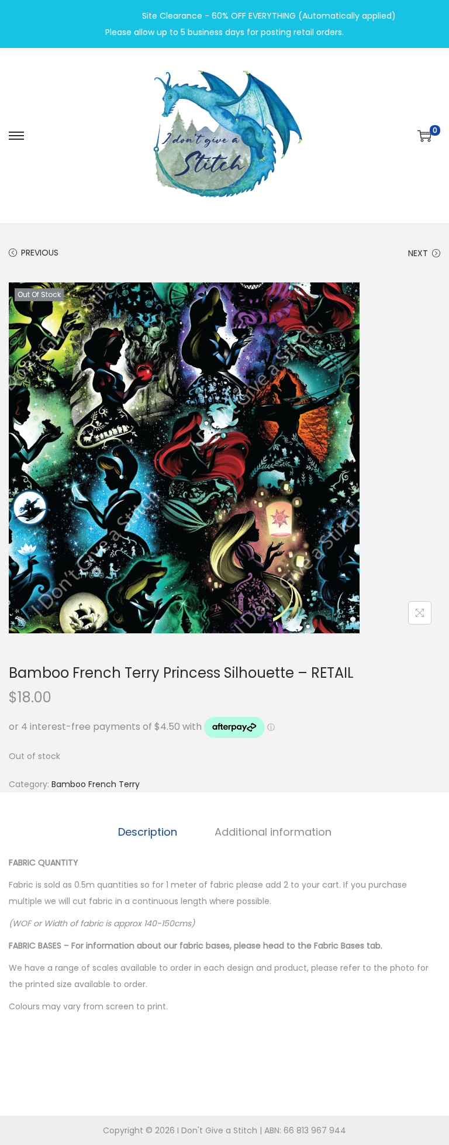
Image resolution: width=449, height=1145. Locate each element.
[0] (424, 136)
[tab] (147, 832)
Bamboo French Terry (95, 784)
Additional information (273, 832)
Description (147, 832)
